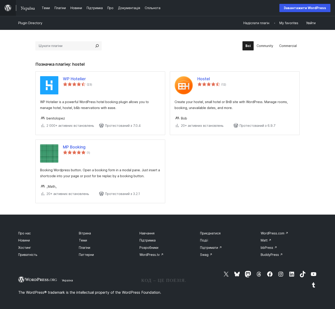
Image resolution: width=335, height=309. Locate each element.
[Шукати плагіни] (97, 45)
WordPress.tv (151, 255)
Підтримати (211, 247)
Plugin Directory (30, 23)
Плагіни (84, 247)
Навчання (147, 233)
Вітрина (85, 233)
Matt (266, 240)
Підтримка (147, 240)
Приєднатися (210, 233)
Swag (206, 255)
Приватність (27, 255)
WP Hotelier (74, 78)
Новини (24, 240)
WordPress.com (274, 233)
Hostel (203, 78)
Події (204, 240)
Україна (67, 280)
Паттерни (86, 255)
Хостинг (24, 247)
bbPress (269, 247)
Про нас (24, 233)
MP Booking (74, 147)
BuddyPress (272, 255)
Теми (83, 240)
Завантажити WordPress (305, 8)
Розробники (148, 247)
